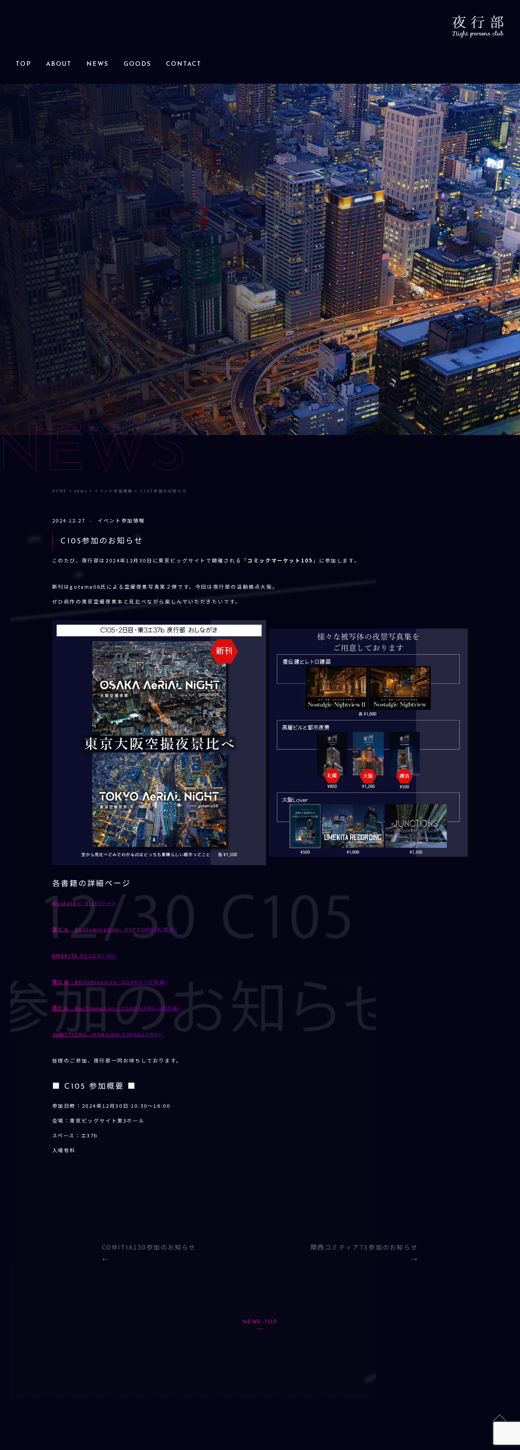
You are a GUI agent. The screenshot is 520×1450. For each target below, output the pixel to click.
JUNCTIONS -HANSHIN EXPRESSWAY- (108, 1034)
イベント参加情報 (121, 520)
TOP (23, 64)
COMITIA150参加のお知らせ (149, 1246)
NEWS (97, 64)
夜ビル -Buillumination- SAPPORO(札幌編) (115, 929)
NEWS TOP (260, 1322)
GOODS (137, 64)
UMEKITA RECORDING (84, 955)
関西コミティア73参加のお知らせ (364, 1246)
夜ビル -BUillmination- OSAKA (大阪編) (110, 981)
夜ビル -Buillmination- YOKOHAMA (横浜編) (116, 1008)
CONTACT (183, 64)
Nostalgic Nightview (84, 903)
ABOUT (59, 64)
